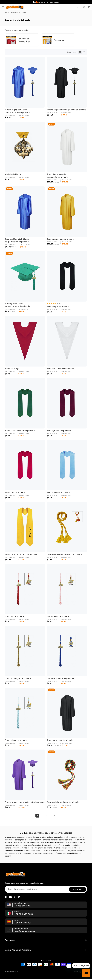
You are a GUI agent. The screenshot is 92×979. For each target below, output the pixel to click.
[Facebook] (6, 897)
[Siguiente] (59, 815)
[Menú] (3, 7)
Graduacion (14, 972)
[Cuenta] (83, 7)
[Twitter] (14, 897)
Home (7, 12)
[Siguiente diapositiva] (85, 40)
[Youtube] (10, 897)
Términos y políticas (80, 972)
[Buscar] (78, 7)
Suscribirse (77, 889)
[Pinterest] (18, 897)
